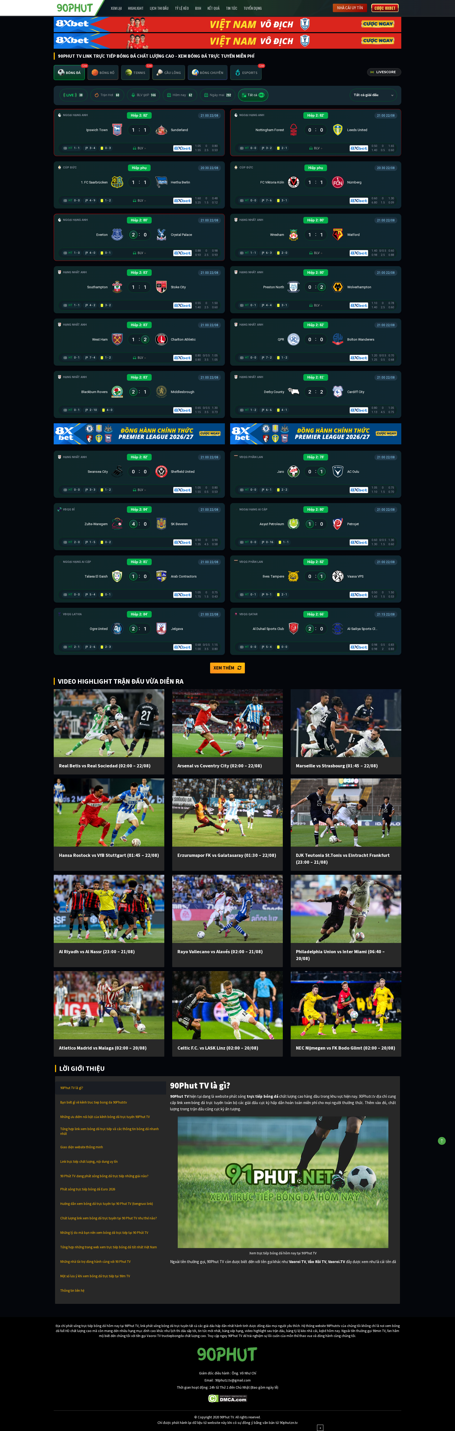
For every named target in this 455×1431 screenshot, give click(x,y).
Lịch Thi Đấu (159, 8)
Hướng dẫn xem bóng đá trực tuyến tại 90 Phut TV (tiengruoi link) (106, 1203)
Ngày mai (220, 95)
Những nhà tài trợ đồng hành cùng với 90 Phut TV (95, 1261)
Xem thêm (224, 668)
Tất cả (256, 95)
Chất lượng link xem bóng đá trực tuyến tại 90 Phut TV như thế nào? (108, 1218)
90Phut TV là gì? (71, 1088)
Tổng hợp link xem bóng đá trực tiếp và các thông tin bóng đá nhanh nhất (109, 1131)
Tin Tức (231, 8)
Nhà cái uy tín (350, 7)
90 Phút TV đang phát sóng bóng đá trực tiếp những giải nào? (104, 1176)
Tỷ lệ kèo (182, 8)
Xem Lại (116, 8)
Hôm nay (182, 95)
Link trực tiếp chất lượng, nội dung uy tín (89, 1161)
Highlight (136, 8)
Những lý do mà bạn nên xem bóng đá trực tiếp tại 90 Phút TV (104, 1232)
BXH (198, 8)
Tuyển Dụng (253, 8)
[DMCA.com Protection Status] (227, 1397)
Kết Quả (213, 8)
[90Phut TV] (75, 7)
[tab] (69, 72)
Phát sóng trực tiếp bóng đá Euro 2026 (87, 1189)
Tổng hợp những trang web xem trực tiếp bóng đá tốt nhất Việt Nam (108, 1247)
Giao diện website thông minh (81, 1147)
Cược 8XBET (384, 8)
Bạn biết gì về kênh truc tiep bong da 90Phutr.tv (93, 1102)
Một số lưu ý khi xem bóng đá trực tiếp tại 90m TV (95, 1276)
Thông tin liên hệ (72, 1290)
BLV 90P (146, 95)
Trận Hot (109, 95)
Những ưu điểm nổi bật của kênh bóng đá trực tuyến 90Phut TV (105, 1117)
